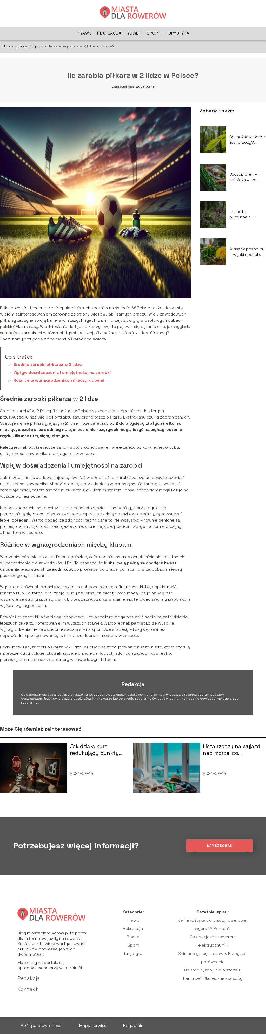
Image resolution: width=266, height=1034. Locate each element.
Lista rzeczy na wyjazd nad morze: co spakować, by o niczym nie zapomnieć (232, 749)
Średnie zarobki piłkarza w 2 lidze (48, 364)
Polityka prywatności (42, 1025)
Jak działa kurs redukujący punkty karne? (94, 749)
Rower (134, 33)
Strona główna (14, 46)
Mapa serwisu (93, 1025)
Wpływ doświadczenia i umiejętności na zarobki (62, 372)
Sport (154, 33)
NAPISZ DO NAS (219, 846)
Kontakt (27, 989)
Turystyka (177, 33)
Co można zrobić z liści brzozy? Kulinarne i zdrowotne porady (247, 139)
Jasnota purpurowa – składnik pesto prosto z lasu (243, 214)
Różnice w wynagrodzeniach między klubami (59, 380)
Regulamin (133, 1025)
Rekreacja (109, 33)
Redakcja (28, 978)
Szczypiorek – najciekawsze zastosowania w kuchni (245, 177)
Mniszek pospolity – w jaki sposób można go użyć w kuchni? (246, 251)
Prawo (84, 33)
